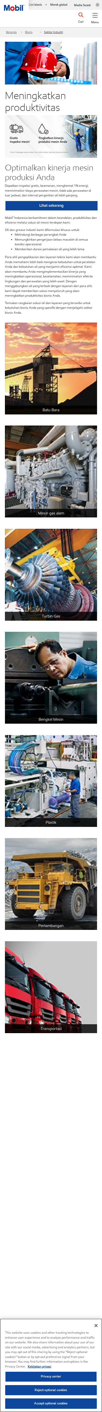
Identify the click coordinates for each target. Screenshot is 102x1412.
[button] (95, 17)
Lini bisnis (35, 4)
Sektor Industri (53, 32)
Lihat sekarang (51, 205)
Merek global (58, 4)
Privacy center (51, 1376)
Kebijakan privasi (39, 1366)
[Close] (96, 1325)
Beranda (11, 32)
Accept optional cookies (51, 1403)
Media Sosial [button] (82, 5)
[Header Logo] (14, 5)
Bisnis (28, 32)
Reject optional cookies (51, 1390)
